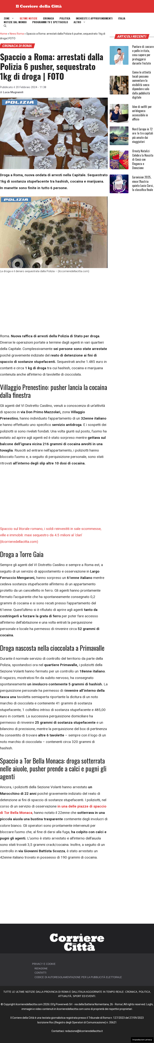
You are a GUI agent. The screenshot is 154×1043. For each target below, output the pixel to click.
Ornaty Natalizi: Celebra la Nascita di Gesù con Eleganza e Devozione (142, 159)
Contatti (40, 972)
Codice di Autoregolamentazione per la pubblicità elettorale (78, 977)
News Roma (17, 33)
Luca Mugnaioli (13, 92)
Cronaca (48, 18)
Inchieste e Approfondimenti (94, 18)
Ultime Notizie (28, 18)
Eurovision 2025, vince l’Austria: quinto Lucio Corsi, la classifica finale (142, 183)
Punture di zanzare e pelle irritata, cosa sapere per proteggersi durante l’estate (143, 55)
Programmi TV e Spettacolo (50, 22)
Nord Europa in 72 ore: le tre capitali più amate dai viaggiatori (142, 135)
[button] (5, 26)
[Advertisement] (54, 305)
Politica (65, 18)
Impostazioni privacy (142, 1040)
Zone (7, 18)
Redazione (41, 968)
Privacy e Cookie (44, 964)
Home (3, 33)
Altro (77, 22)
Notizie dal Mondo (15, 22)
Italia (121, 18)
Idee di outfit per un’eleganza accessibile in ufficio (142, 112)
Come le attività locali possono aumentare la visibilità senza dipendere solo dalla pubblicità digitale (141, 85)
